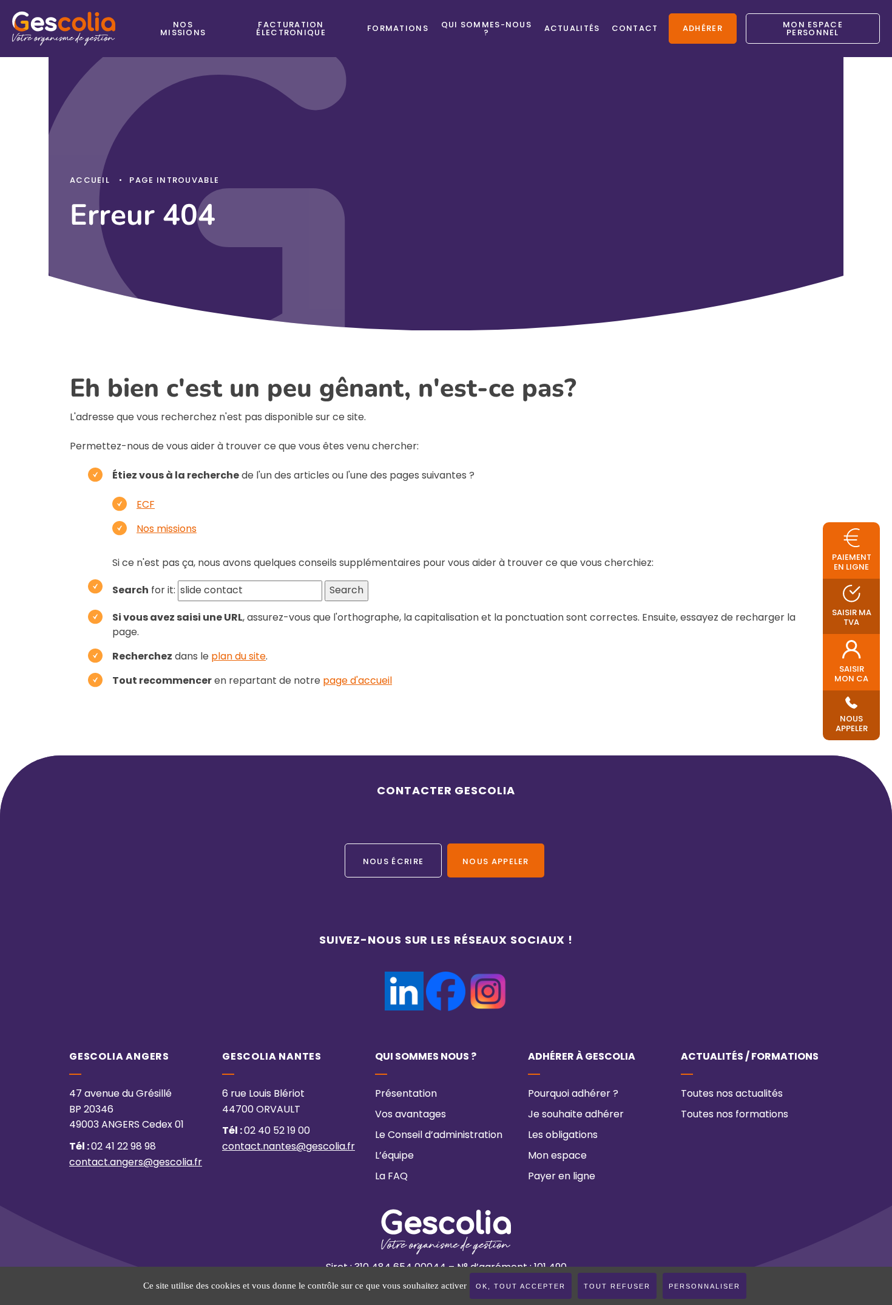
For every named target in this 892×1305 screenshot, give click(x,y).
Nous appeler (495, 862)
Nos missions (167, 529)
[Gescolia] (63, 29)
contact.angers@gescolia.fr (135, 1163)
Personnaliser (704, 1286)
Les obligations (563, 1135)
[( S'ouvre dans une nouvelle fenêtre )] (404, 979)
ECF (146, 505)
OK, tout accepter (521, 1286)
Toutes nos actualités (732, 1094)
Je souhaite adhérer (576, 1115)
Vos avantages (410, 1115)
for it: (143, 591)
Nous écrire (393, 862)
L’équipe (394, 1156)
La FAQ (391, 1177)
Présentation (406, 1094)
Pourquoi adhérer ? (573, 1094)
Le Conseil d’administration (438, 1135)
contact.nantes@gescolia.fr (288, 1147)
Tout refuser (617, 1286)
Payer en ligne (561, 1177)
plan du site (238, 657)
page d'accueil (357, 681)
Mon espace (557, 1156)
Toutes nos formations (734, 1115)
